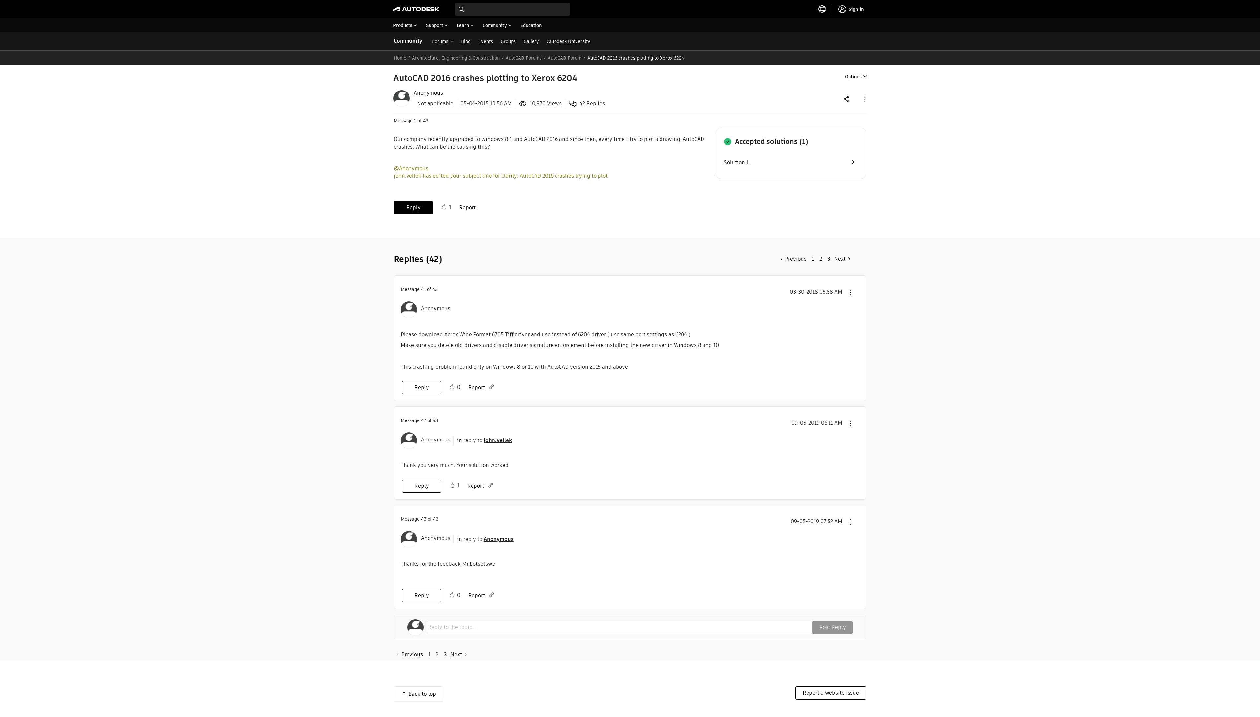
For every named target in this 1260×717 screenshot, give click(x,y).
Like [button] (444, 207)
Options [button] (853, 76)
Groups (508, 41)
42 (423, 420)
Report (467, 207)
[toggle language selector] (822, 9)
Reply (413, 207)
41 (423, 289)
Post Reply (832, 627)
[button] (864, 99)
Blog (466, 41)
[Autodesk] (416, 9)
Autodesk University (568, 41)
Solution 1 (736, 162)
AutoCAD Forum (564, 58)
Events (485, 41)
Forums (440, 41)
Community (408, 41)
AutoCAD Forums (524, 58)
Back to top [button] (422, 694)
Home (400, 58)
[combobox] (512, 9)
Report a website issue (831, 693)
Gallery (531, 41)
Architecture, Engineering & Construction (456, 58)
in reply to (484, 440)
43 (423, 519)
